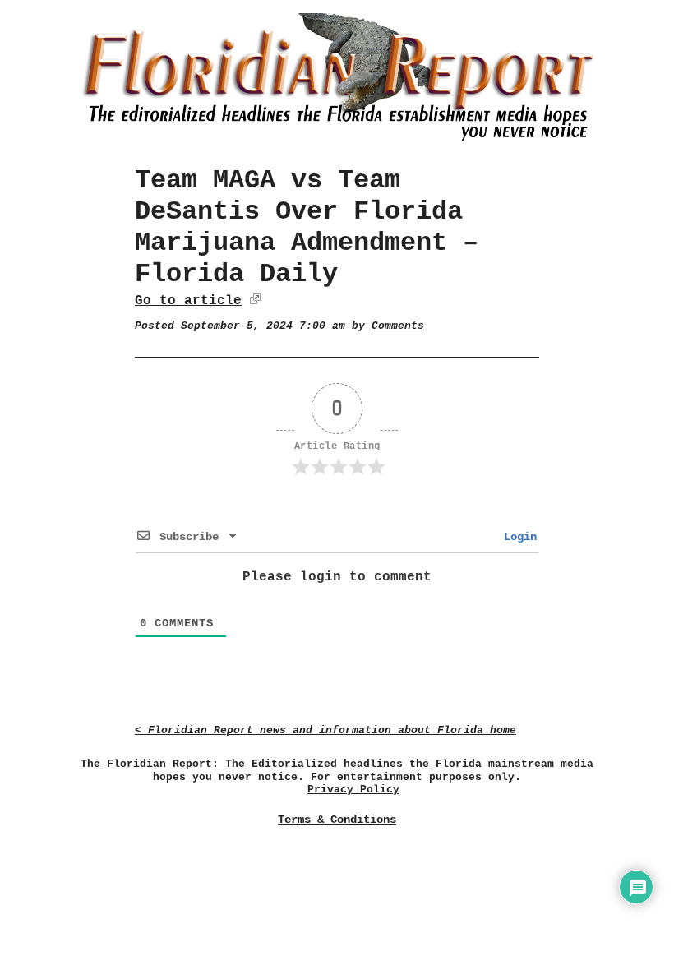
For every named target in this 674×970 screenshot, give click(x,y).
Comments (398, 326)
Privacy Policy (353, 789)
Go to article (188, 300)
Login (517, 536)
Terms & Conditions (337, 819)
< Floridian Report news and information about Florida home (325, 730)
